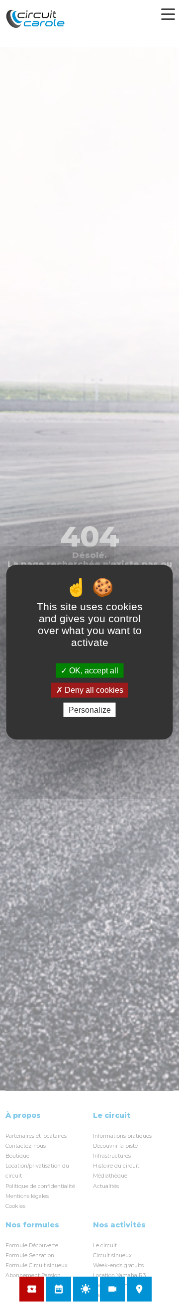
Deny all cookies (93, 690)
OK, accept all (92, 670)
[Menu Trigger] (168, 13)
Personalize (90, 709)
